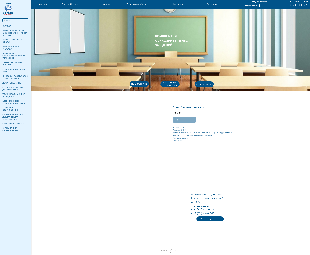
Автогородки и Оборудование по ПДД (14, 102)
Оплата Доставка (71, 4)
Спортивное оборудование (10, 109)
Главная (43, 4)
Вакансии (212, 4)
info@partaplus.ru (260, 1)
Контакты (178, 4)
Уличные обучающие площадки (13, 95)
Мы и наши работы (136, 4)
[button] (251, 5)
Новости (105, 4)
